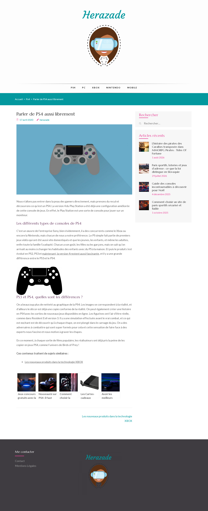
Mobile (132, 87)
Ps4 (73, 87)
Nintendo (113, 87)
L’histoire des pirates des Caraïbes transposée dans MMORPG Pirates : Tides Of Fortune (169, 148)
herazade (44, 119)
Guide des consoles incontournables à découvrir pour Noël (169, 187)
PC (84, 87)
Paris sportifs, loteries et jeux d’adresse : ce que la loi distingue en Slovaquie (169, 168)
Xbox (96, 87)
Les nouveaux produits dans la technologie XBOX (54, 362)
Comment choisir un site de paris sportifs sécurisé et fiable (169, 205)
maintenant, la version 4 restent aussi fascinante (70, 253)
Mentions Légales (25, 465)
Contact (20, 461)
